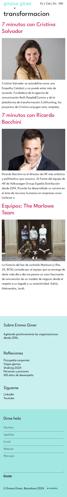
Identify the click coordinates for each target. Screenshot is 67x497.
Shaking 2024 (12, 368)
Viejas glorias (12, 364)
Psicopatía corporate (16, 360)
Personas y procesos (16, 371)
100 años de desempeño (19, 375)
